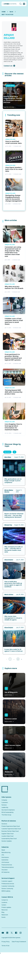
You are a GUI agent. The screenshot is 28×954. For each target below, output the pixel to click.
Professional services (8, 883)
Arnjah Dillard (10, 85)
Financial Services (7, 865)
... (14, 659)
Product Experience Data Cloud (11, 826)
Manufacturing (6, 852)
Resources (5, 910)
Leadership (5, 807)
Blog (3, 912)
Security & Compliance (8, 810)
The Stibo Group (6, 815)
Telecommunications (8, 867)
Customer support (7, 881)
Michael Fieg (8, 525)
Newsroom (5, 915)
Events (3, 917)
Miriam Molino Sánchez (8, 491)
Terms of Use (5, 945)
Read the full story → (9, 107)
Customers (5, 802)
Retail (3, 850)
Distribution (5, 857)
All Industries (5, 872)
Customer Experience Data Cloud (11, 829)
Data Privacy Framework (19, 941)
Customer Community (8, 886)
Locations (4, 902)
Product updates (6, 907)
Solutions (4, 824)
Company (4, 800)
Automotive (5, 860)
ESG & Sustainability (7, 812)
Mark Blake (7, 457)
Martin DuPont (8, 594)
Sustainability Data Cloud (9, 838)
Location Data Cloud (7, 836)
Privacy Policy (5, 941)
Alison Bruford (8, 560)
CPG (3, 855)
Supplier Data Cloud (7, 833)
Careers (4, 905)
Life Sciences (5, 862)
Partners (4, 805)
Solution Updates (7, 841)
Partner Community (7, 888)
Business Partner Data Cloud (10, 831)
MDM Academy (6, 891)
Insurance (4, 870)
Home (3, 12)
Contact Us (5, 900)
